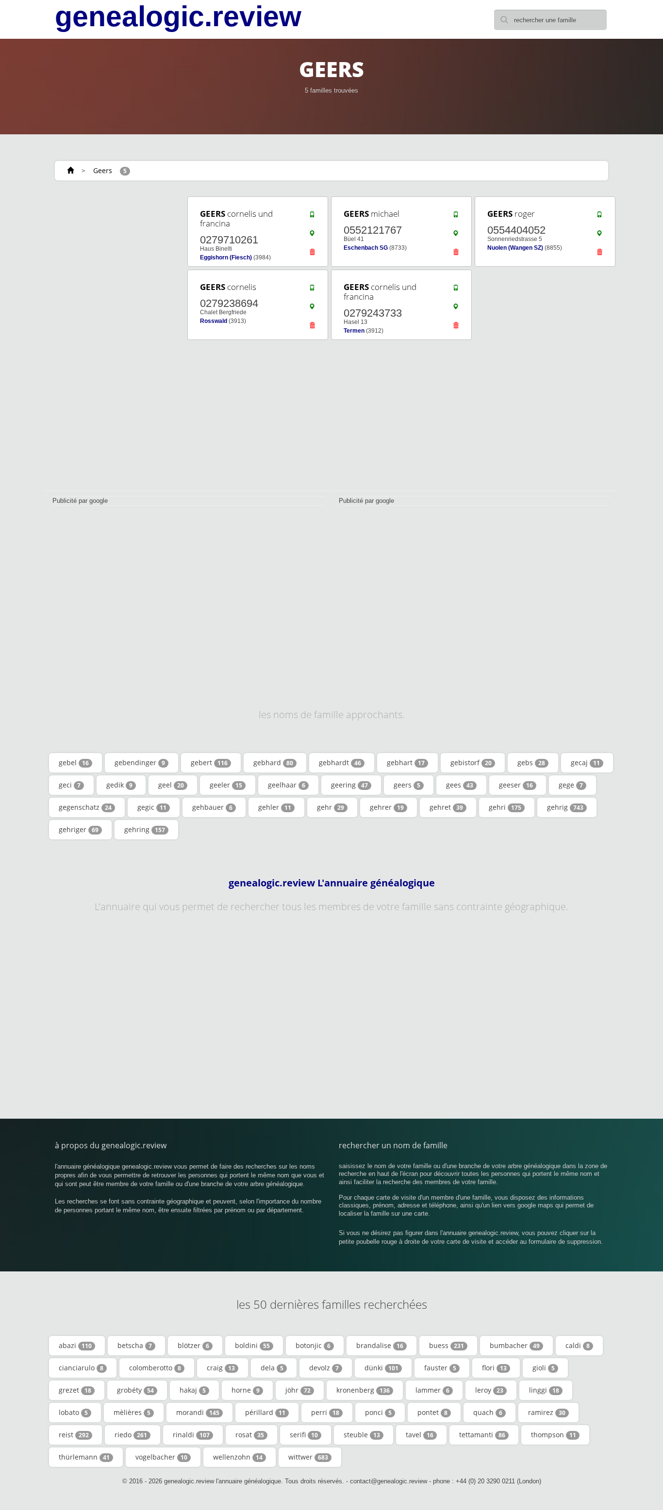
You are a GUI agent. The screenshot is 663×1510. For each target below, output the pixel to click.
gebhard (273, 762)
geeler (226, 784)
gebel (74, 762)
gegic (151, 807)
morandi (197, 1412)
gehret (446, 807)
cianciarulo (81, 1367)
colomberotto (155, 1367)
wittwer (308, 1457)
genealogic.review (178, 16)
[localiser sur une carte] (312, 235)
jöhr (298, 1390)
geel (171, 784)
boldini (252, 1345)
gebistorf (471, 762)
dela (272, 1367)
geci (70, 784)
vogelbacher (161, 1457)
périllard (265, 1412)
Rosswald (213, 321)
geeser (516, 784)
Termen (354, 330)
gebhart (406, 762)
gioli (543, 1367)
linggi (544, 1390)
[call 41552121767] (456, 216)
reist (74, 1434)
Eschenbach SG (366, 247)
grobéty (135, 1390)
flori (494, 1367)
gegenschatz (85, 807)
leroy (489, 1390)
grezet (75, 1390)
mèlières (132, 1412)
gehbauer (212, 807)
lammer (432, 1390)
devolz (324, 1367)
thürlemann (84, 1457)
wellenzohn (238, 1457)
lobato (73, 1412)
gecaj (585, 762)
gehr (330, 807)
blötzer (193, 1345)
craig (221, 1367)
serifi (304, 1434)
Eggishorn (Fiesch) (226, 257)
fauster (440, 1367)
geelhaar (286, 784)
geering (349, 784)
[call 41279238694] (312, 290)
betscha (134, 1345)
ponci (378, 1412)
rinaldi (191, 1434)
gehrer (387, 807)
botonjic (313, 1345)
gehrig (565, 807)
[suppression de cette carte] (312, 254)
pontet (432, 1412)
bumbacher (515, 1345)
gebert (209, 762)
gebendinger (140, 762)
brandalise (379, 1345)
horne (246, 1390)
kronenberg (363, 1390)
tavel (419, 1434)
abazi (75, 1345)
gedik (119, 784)
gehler (274, 807)
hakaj (193, 1390)
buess (446, 1345)
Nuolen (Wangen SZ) (515, 247)
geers (407, 784)
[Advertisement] (113, 340)
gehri (505, 807)
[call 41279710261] (312, 216)
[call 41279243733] (456, 290)
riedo (131, 1434)
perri (325, 1412)
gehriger (79, 829)
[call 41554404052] (599, 216)
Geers (102, 170)
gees (459, 784)
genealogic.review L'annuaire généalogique (332, 883)
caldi (577, 1345)
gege (571, 784)
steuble (362, 1434)
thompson (553, 1434)
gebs (531, 762)
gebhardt (340, 762)
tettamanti (482, 1434)
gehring (144, 829)
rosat (249, 1434)
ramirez (546, 1412)
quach (487, 1412)
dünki (381, 1367)
